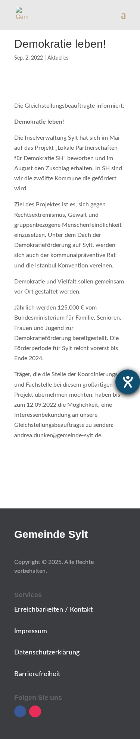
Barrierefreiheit (37, 674)
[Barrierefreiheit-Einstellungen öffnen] (127, 382)
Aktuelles (57, 58)
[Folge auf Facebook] (20, 711)
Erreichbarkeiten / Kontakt (53, 609)
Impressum (30, 631)
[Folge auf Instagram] (35, 711)
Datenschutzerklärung (47, 652)
